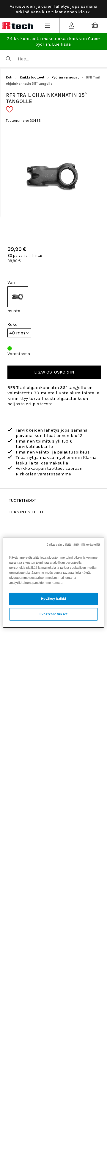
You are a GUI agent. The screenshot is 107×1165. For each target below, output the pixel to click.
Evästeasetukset (54, 614)
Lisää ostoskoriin (54, 372)
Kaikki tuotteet (32, 77)
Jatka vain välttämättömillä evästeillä (73, 544)
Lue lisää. (62, 44)
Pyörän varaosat (65, 77)
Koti (9, 77)
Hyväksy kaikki (53, 598)
